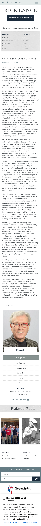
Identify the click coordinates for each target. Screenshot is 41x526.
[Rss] (20, 2)
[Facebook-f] (7, 2)
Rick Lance (20, 10)
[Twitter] (21, 399)
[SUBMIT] (36, 479)
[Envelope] (3, 2)
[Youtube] (16, 2)
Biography (21, 350)
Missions (5, 453)
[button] (36, 3)
